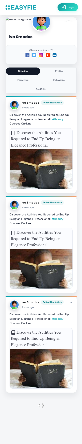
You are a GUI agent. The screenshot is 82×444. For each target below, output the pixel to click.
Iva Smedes (30, 103)
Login (68, 7)
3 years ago (27, 107)
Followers (59, 80)
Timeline (23, 71)
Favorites (23, 80)
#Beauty (57, 119)
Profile (59, 71)
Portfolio (41, 89)
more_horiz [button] (70, 103)
